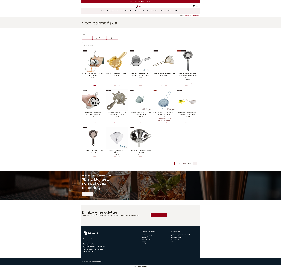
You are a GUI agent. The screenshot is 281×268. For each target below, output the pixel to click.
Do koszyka (92, 69)
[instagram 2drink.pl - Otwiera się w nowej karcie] (87, 241)
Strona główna (85, 19)
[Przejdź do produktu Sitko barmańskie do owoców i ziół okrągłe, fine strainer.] (164, 100)
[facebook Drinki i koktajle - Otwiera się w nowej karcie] (84, 241)
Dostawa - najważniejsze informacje (180, 234)
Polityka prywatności (147, 236)
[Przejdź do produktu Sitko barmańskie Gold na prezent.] (117, 61)
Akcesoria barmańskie (96, 19)
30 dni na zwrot (175, 236)
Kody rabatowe (175, 239)
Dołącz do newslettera (159, 215)
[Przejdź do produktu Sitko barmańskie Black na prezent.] (93, 138)
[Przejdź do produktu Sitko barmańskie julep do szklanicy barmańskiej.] (93, 61)
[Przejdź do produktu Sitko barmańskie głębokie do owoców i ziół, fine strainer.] (140, 61)
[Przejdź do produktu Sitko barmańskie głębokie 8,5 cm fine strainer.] (164, 61)
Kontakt (144, 234)
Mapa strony (145, 241)
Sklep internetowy (140, 266)
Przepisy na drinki (146, 239)
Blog (172, 241)
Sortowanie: (85, 43)
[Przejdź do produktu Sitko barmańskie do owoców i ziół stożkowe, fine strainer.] (140, 100)
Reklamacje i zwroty (176, 237)
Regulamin (144, 237)
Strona (190, 163)
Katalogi (144, 243)
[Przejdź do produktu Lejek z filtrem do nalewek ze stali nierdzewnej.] (140, 138)
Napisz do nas (87, 194)
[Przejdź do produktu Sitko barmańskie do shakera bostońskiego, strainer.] (93, 100)
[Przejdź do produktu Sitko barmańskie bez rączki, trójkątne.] (117, 138)
